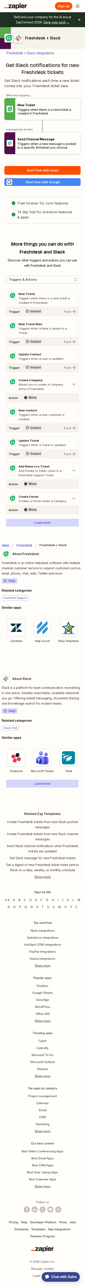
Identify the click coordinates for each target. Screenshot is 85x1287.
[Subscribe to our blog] (58, 1209)
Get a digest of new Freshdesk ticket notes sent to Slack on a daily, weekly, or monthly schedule (42, 867)
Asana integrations (42, 958)
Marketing (42, 1124)
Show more (42, 965)
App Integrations (59, 1229)
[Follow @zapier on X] (42, 1209)
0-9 (7, 900)
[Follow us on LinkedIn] (35, 1209)
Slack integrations (42, 930)
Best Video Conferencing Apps (42, 1151)
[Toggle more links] (42, 877)
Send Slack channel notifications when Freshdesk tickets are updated (42, 848)
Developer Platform (43, 1222)
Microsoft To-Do (42, 1055)
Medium (42, 1069)
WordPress (42, 1006)
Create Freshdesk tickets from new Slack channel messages (42, 836)
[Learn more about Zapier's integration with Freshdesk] (6, 554)
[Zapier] (15, 6)
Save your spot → (56, 22)
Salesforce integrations (42, 937)
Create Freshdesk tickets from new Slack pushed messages (42, 824)
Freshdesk (24, 545)
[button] (42, 182)
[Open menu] (78, 6)
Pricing (13, 1222)
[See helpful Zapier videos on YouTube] (50, 1209)
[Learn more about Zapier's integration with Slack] (6, 679)
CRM (42, 1117)
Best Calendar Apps (42, 1179)
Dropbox (42, 985)
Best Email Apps (42, 1158)
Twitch (42, 1041)
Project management (42, 1096)
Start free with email (42, 170)
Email (42, 1110)
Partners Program (42, 1236)
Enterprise (21, 1229)
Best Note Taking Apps (42, 1172)
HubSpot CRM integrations (42, 944)
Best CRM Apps (42, 1165)
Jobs (73, 1222)
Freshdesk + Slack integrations (30, 53)
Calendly (43, 1048)
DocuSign (42, 999)
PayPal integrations (42, 951)
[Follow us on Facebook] (27, 1209)
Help (11, 581)
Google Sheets (42, 992)
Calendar (42, 1103)
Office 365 (43, 1013)
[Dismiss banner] (79, 20)
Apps (5, 545)
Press (63, 1222)
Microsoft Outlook (43, 1062)
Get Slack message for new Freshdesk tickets (43, 858)
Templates (38, 1229)
